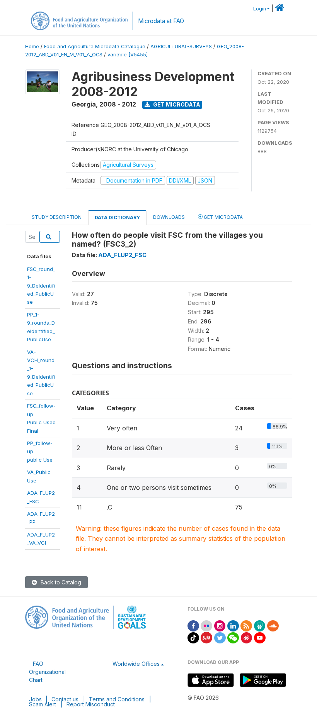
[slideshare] (260, 625)
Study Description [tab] (57, 217)
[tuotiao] (206, 637)
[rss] (246, 625)
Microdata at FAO (161, 21)
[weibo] (246, 637)
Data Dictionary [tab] (117, 217)
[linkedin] (233, 625)
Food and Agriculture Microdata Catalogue (94, 46)
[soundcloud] (273, 625)
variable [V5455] (127, 55)
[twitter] (220, 637)
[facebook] (193, 625)
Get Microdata (176, 104)
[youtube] (260, 637)
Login (259, 9)
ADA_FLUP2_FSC (122, 255)
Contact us (64, 699)
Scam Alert (42, 704)
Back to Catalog (60, 582)
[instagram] (220, 625)
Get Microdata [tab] (223, 217)
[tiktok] (193, 637)
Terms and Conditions (117, 699)
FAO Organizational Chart (47, 671)
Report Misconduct (90, 704)
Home (32, 46)
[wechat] (233, 637)
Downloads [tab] (169, 217)
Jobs (35, 699)
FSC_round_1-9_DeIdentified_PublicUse (41, 285)
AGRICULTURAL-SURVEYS (181, 46)
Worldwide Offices (136, 663)
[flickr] (206, 625)
